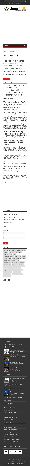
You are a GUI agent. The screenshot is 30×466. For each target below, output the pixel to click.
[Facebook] (6, 452)
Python (17, 270)
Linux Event (22, 262)
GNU (20, 256)
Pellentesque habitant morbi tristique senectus (16, 368)
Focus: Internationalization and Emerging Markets (17, 379)
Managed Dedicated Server (10, 417)
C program (11, 252)
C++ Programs (18, 250)
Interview (5, 258)
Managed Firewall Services (10, 436)
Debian (16, 252)
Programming (6, 270)
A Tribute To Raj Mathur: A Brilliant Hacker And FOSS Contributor (14, 345)
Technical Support (7, 274)
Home (6, 51)
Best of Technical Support (9, 250)
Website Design (9, 463)
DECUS (20, 252)
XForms (13, 274)
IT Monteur (22, 463)
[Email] (15, 452)
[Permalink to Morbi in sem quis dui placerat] (6, 360)
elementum (6, 254)
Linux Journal (14, 264)
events (14, 254)
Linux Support (22, 266)
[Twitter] (20, 452)
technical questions (16, 272)
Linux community (7, 260)
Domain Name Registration (10, 434)
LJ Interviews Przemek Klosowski (12, 388)
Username (5, 230)
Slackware (6, 272)
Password (5, 235)
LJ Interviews (6, 268)
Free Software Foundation (9, 256)
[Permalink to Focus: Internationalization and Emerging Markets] (6, 382)
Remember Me (8, 241)
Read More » (7, 79)
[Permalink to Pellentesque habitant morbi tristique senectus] (6, 371)
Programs (12, 270)
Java (10, 258)
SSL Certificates (8, 415)
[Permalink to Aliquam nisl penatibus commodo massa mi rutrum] (6, 365)
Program (19, 268)
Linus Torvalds (18, 258)
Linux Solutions (8, 422)
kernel (13, 258)
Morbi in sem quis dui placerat (17, 356)
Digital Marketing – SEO (10, 412)
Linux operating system (13, 266)
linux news (6, 266)
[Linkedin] (11, 452)
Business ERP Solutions (10, 427)
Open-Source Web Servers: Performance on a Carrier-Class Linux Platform (18, 351)
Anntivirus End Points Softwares (12, 439)
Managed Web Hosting (9, 407)
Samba (21, 270)
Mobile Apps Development (10, 429)
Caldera (23, 250)
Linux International (7, 264)
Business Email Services (10, 410)
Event (11, 254)
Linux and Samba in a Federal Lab (12, 217)
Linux (24, 258)
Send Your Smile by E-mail (13, 60)
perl (11, 268)
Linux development (15, 260)
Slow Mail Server (8, 222)
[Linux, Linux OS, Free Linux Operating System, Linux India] (15, 9)
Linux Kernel (21, 264)
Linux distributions (15, 262)
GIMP (16, 256)
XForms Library (20, 274)
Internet (23, 256)
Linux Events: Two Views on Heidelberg (14, 384)
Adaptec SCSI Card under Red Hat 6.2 (13, 216)
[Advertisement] (15, 27)
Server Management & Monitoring (12, 441)
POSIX (14, 268)
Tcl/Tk (10, 272)
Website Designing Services (11, 432)
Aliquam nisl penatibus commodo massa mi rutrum (17, 363)
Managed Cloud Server (9, 419)
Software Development (9, 424)
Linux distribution (7, 262)
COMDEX (6, 252)
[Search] (25, 1)
